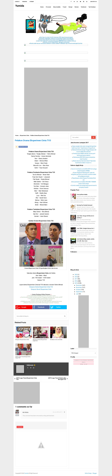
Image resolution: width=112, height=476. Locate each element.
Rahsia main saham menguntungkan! (41, 300)
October (78, 289)
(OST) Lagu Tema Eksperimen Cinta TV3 (22, 357)
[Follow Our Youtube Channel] (80, 1)
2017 (76, 279)
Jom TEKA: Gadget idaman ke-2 (85, 228)
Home (16, 135)
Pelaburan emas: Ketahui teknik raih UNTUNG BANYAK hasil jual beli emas (42, 301)
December (79, 285)
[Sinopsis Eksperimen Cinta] (23, 332)
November (79, 287)
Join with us (93, 1)
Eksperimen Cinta (24, 135)
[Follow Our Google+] (77, 1)
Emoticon (20, 427)
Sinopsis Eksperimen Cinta (22, 339)
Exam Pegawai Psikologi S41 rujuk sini (84, 172)
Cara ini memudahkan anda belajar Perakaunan (42, 298)
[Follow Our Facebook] (71, 1)
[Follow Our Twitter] (74, 1)
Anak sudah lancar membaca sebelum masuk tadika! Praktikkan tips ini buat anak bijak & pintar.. (56, 43)
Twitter (58, 307)
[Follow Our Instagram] (83, 1)
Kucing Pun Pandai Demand (84, 205)
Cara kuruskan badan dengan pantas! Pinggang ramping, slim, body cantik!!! (41, 297)
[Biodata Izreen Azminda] (58, 332)
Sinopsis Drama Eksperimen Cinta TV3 (41, 287)
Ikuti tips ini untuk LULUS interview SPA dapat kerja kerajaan (56, 37)
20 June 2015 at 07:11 (58, 412)
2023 (76, 274)
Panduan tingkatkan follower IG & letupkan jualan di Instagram (56, 38)
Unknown (30, 365)
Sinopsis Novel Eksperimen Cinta (41, 289)
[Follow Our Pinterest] (86, 1)
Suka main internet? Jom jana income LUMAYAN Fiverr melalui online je (56, 41)
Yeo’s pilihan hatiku (82, 194)
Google (23, 307)
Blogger (95, 473)
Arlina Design (88, 473)
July (77, 294)
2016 (76, 281)
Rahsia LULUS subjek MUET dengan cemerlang (56, 42)
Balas (17, 415)
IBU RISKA (25, 412)
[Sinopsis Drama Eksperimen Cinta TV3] (41, 332)
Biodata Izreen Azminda (56, 339)
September (79, 291)
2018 (76, 276)
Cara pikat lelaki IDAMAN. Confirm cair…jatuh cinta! (41, 295)
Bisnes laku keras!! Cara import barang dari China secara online (56, 39)
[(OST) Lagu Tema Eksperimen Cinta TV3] (23, 349)
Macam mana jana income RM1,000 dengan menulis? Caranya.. (41, 302)
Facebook (41, 307)
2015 (76, 283)
